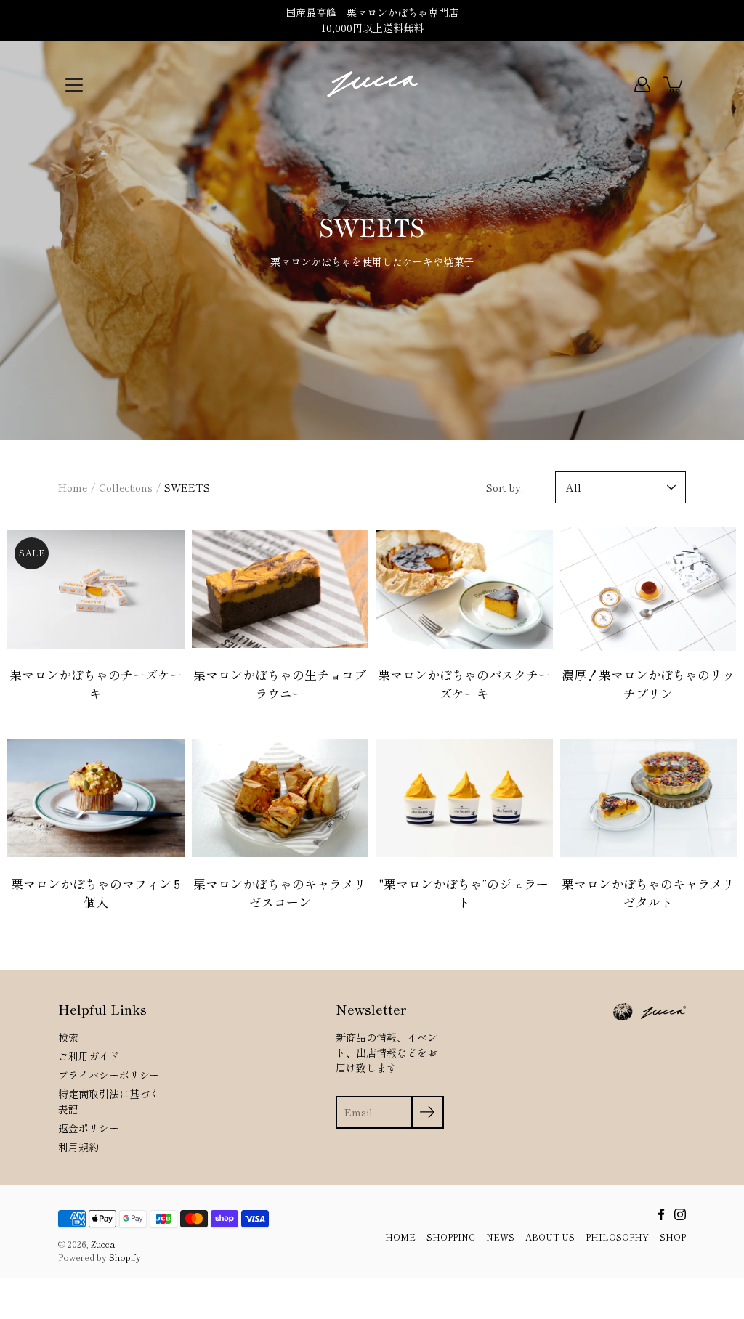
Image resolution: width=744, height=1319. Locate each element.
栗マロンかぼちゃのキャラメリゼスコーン (279, 893)
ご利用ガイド (88, 1056)
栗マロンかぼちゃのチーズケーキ (95, 683)
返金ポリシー (88, 1128)
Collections (126, 487)
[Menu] (74, 85)
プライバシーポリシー (109, 1075)
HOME (400, 1236)
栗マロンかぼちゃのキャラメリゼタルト (648, 893)
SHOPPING (450, 1236)
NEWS (500, 1236)
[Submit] (427, 1112)
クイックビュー (95, 589)
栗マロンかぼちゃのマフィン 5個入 (95, 893)
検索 (68, 1037)
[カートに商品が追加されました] (674, 84)
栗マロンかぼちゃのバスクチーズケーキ (464, 683)
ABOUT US (550, 1236)
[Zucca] (372, 84)
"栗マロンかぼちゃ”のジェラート (464, 893)
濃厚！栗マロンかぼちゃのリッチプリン (648, 683)
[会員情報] (642, 84)
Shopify (125, 1257)
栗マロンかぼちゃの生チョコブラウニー (279, 683)
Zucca (103, 1244)
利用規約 (78, 1147)
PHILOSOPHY (617, 1236)
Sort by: (504, 487)
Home (72, 487)
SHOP (673, 1236)
